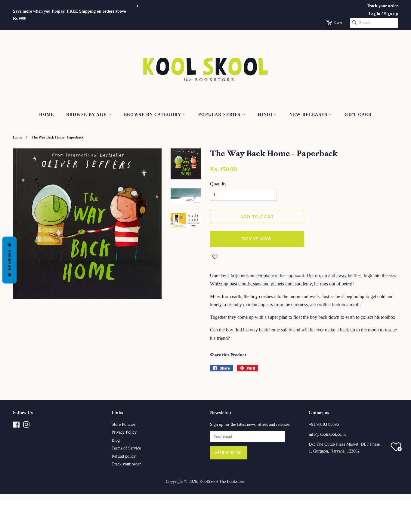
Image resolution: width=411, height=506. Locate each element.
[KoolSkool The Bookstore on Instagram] (26, 426)
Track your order (382, 6)
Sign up (391, 14)
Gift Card (358, 114)
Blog (116, 440)
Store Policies (123, 424)
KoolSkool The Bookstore (221, 481)
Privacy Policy (124, 432)
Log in (374, 14)
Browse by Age (87, 114)
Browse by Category (153, 114)
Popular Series (220, 114)
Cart (338, 22)
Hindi (266, 114)
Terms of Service (126, 448)
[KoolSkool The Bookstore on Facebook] (16, 426)
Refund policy (124, 456)
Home (46, 114)
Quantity (218, 183)
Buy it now (257, 239)
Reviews (9, 260)
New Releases (309, 114)
